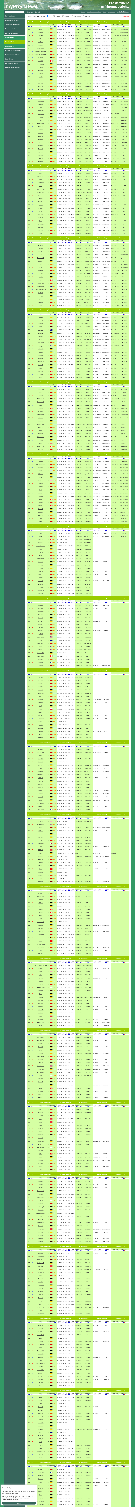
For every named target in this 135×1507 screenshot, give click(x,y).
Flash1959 (40, 872)
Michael (40, 1241)
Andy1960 (40, 227)
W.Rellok (40, 1115)
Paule (40, 994)
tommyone (40, 355)
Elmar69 (40, 1279)
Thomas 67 (41, 1238)
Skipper (41, 627)
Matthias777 (40, 1259)
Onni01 (41, 296)
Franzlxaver (40, 64)
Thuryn (40, 1386)
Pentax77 (40, 251)
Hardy (40, 706)
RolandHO (40, 512)
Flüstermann (40, 48)
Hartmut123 (40, 590)
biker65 (41, 1053)
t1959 (40, 533)
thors (40, 1400)
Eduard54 (40, 571)
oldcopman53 (40, 80)
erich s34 (40, 608)
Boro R (40, 299)
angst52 (40, 565)
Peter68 (40, 990)
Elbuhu (40, 173)
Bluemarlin (40, 1210)
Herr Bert (40, 978)
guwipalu (40, 323)
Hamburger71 (40, 1263)
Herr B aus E (40, 110)
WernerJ (40, 155)
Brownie (40, 245)
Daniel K (40, 593)
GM (41, 280)
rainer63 (40, 630)
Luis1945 (40, 677)
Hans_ (40, 1122)
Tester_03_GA (40, 446)
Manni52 (40, 968)
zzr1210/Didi (40, 1147)
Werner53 (40, 1298)
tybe (40, 521)
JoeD (40, 1109)
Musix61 (40, 1407)
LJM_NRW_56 (41, 189)
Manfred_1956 (41, 987)
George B (40, 584)
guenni (40, 853)
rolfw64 (41, 909)
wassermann (40, 558)
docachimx (40, 411)
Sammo (41, 130)
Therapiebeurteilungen (12, 24)
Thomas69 (40, 83)
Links (104, 12)
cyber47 (40, 797)
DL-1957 (40, 1331)
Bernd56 (40, 480)
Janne (40, 1301)
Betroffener (41, 837)
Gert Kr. (41, 725)
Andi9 (40, 264)
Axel (40, 254)
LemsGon (40, 1269)
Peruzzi (41, 1194)
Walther (41, 831)
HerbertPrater (40, 824)
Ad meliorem (40, 414)
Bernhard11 (40, 922)
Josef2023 (40, 1291)
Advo (40, 430)
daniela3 (40, 790)
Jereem (41, 1160)
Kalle (40, 1125)
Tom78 (40, 326)
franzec (41, 794)
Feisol (40, 120)
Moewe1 (40, 781)
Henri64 (40, 1138)
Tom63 (40, 1442)
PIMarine (40, 1019)
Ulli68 (40, 1216)
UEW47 (41, 1184)
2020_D (40, 984)
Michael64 (40, 1006)
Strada (40, 368)
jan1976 (40, 515)
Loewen (40, 152)
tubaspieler (41, 114)
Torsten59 (40, 1445)
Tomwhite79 (40, 1491)
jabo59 (40, 696)
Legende (126, 16)
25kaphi (40, 821)
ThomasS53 (40, 402)
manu (40, 186)
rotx (41, 950)
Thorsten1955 (40, 101)
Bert (41, 768)
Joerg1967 (40, 145)
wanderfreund (40, 424)
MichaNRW (41, 182)
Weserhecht (40, 437)
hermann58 (40, 653)
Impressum (111, 12)
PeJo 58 (40, 1144)
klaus (40, 941)
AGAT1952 (40, 687)
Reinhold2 (40, 778)
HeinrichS (40, 683)
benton (40, 477)
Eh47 (40, 1338)
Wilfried (41, 248)
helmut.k (40, 161)
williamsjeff (41, 1256)
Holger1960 (40, 1351)
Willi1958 (40, 1000)
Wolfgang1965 (41, 1451)
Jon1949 (40, 293)
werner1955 (40, 1222)
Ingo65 (40, 1458)
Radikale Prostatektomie (13, 55)
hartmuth (40, 270)
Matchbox (40, 1413)
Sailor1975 (41, 283)
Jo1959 (41, 320)
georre (40, 267)
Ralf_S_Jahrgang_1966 (40, 965)
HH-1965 (40, 840)
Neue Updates (9, 46)
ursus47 (40, 1163)
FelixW (40, 1016)
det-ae (40, 1169)
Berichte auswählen (11, 33)
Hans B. (40, 574)
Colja (40, 1310)
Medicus (40, 859)
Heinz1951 (41, 1229)
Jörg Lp (41, 1328)
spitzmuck (40, 893)
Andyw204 (40, 947)
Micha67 (40, 440)
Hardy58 (40, 1485)
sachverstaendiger (41, 289)
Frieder (40, 499)
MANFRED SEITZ (40, 464)
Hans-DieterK (40, 587)
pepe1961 (40, 496)
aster (40, 878)
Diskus (40, 734)
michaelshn (40, 286)
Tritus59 (40, 408)
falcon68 (40, 856)
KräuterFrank (40, 192)
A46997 (40, 502)
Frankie (41, 1200)
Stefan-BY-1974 (40, 1363)
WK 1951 (40, 715)
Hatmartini (40, 70)
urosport (40, 133)
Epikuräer (40, 1419)
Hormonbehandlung (11, 63)
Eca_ (40, 869)
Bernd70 (40, 1047)
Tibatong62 (41, 1285)
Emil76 (40, 233)
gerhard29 (40, 117)
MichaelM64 (40, 1191)
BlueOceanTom (40, 1469)
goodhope (40, 1013)
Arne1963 (40, 1232)
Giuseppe (40, 1128)
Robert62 (40, 997)
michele (40, 771)
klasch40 (40, 581)
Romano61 (41, 1069)
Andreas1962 (40, 896)
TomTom (40, 158)
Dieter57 (40, 1043)
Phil (41, 1403)
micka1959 (41, 693)
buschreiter (41, 718)
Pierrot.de (40, 539)
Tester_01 (40, 1438)
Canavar (40, 659)
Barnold (40, 302)
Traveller (40, 336)
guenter (41, 277)
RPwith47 (40, 866)
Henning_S (41, 1207)
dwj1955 (40, 712)
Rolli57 (40, 392)
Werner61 (40, 906)
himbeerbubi (40, 389)
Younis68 (40, 1003)
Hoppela (40, 1078)
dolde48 (40, 358)
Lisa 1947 (40, 1410)
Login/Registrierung (123, 12)
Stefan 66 (40, 1479)
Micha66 (40, 509)
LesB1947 (40, 61)
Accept (19, 1503)
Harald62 (40, 317)
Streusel (40, 1226)
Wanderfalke (40, 1370)
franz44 (41, 274)
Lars (40, 1166)
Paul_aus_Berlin (40, 944)
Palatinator (40, 45)
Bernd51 (40, 618)
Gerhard (40, 749)
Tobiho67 (40, 806)
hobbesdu (40, 690)
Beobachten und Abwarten (13, 50)
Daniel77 (40, 1373)
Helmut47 (40, 722)
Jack (40, 107)
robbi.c (40, 834)
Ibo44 (40, 915)
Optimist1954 (40, 126)
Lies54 (40, 1347)
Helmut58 (40, 230)
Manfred (40, 1357)
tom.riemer (40, 611)
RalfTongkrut (40, 1040)
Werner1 (40, 728)
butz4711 (40, 1282)
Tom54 (40, 1157)
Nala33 (41, 1288)
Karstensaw (40, 1135)
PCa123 (40, 1435)
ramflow (40, 1059)
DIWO (40, 1448)
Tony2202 (40, 1294)
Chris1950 (40, 505)
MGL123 (40, 1416)
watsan (40, 549)
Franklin (40, 680)
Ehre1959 (40, 1379)
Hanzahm (40, 1203)
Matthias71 (41, 1097)
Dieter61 (40, 1082)
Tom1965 (40, 928)
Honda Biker (40, 1504)
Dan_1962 (40, 953)
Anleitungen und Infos (12, 20)
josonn (40, 179)
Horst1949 (40, 737)
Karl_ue (40, 702)
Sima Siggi (40, 214)
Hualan (41, 205)
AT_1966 (40, 850)
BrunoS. (40, 208)
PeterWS (40, 624)
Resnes (41, 665)
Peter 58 (40, 136)
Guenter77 (40, 899)
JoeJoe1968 (40, 1501)
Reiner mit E (40, 176)
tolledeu (40, 1181)
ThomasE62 (40, 258)
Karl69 (40, 1360)
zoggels (40, 330)
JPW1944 (40, 649)
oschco (40, 931)
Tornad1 (40, 731)
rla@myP (40, 58)
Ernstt (40, 339)
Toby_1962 (41, 809)
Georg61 (40, 1266)
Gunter (40, 1495)
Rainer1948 (40, 398)
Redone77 (40, 1354)
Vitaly (40, 1432)
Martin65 (40, 1476)
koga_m (40, 1094)
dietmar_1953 (40, 752)
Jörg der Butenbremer (40, 51)
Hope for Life (40, 224)
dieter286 (40, 493)
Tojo (40, 846)
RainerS (40, 89)
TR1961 (40, 568)
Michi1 (40, 211)
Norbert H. (40, 787)
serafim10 (40, 42)
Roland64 (40, 86)
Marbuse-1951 (41, 1022)
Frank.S (41, 67)
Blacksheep (40, 374)
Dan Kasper (40, 123)
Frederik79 (40, 1423)
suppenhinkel (40, 1314)
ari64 (40, 975)
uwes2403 (40, 433)
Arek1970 (40, 449)
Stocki (40, 536)
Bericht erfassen (10, 16)
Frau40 (40, 198)
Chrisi (40, 518)
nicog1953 (40, 759)
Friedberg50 (40, 774)
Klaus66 (40, 762)
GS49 (40, 918)
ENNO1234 (40, 1307)
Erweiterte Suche (10, 29)
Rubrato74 (40, 349)
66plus (40, 377)
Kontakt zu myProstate (94, 12)
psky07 (40, 800)
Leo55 (40, 305)
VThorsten (40, 474)
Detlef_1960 (40, 643)
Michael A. (40, 562)
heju (40, 405)
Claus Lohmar (40, 1066)
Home (83, 12)
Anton (40, 827)
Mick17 (40, 1088)
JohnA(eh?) (40, 656)
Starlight (40, 784)
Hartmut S (40, 195)
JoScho (41, 552)
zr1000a (40, 1091)
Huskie (40, 755)
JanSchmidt (40, 1197)
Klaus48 (40, 149)
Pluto (40, 221)
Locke (40, 938)
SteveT (40, 471)
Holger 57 (40, 1112)
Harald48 (40, 461)
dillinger (40, 605)
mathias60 (40, 662)
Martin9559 (41, 934)
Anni (40, 1275)
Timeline (40, 1498)
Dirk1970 (40, 1382)
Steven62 (40, 1187)
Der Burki (40, 1426)
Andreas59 (41, 1272)
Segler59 (40, 981)
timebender (41, 342)
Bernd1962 (41, 1141)
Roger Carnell (40, 637)
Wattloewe (40, 1366)
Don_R (40, 346)
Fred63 (40, 29)
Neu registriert (9, 42)
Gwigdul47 (40, 1010)
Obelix (40, 1050)
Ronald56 (40, 1325)
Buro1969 (40, 371)
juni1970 (40, 634)
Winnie (40, 912)
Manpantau (41, 1344)
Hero (40, 1131)
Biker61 (41, 577)
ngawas (40, 467)
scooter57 (40, 1235)
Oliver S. (40, 1488)
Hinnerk (40, 104)
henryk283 (40, 1429)
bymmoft (40, 139)
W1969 (40, 443)
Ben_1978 (40, 1376)
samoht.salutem (40, 1213)
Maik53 (41, 1063)
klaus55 (40, 699)
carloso (41, 486)
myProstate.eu (22, 6)
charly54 (40, 765)
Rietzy (40, 555)
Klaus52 (40, 333)
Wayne (40, 646)
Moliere (41, 395)
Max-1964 (40, 1085)
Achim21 (40, 352)
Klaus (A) (40, 421)
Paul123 (40, 1219)
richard (40, 709)
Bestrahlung (9, 59)
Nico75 (40, 77)
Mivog (40, 1119)
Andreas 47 (40, 843)
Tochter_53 (41, 361)
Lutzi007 (40, 365)
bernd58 (40, 427)
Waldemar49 (40, 1037)
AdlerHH (40, 1304)
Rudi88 (41, 73)
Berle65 (40, 32)
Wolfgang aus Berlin (40, 54)
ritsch (40, 1075)
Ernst (40, 971)
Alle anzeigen (9, 37)
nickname (40, 418)
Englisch (30, 12)
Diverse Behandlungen (12, 67)
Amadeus (40, 615)
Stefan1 (41, 903)
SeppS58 (40, 217)
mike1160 (40, 621)
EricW (40, 640)
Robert (40, 1154)
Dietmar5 (40, 1397)
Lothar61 (40, 142)
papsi (40, 1025)
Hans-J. (41, 38)
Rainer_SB (41, 1472)
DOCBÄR (40, 1341)
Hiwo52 (41, 483)
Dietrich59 (40, 202)
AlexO (40, 1482)
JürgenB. (40, 1150)
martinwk (40, 881)
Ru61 (40, 490)
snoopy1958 (40, 803)
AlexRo (41, 35)
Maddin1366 (40, 1335)
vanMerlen (40, 1253)
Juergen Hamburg (40, 546)
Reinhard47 (40, 1072)
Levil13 (41, 862)
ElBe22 (41, 1454)
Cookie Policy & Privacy (11, 1493)
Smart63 (40, 875)
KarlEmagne (40, 1056)
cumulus (40, 925)
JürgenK (40, 261)
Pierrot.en (40, 543)
